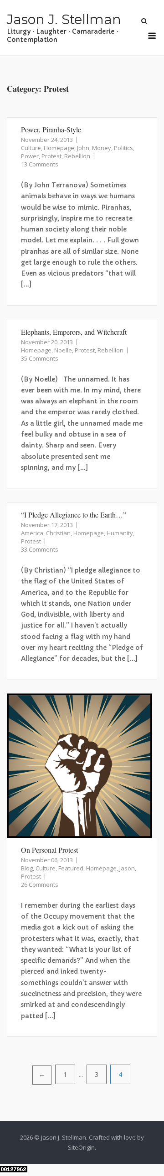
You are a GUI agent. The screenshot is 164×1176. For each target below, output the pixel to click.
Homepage (59, 148)
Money (101, 148)
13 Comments (39, 164)
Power (30, 156)
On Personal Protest (49, 849)
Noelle (63, 350)
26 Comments (39, 884)
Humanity (120, 533)
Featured (70, 868)
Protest (51, 156)
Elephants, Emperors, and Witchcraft (74, 332)
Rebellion (77, 156)
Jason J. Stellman (64, 19)
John (83, 148)
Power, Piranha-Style (51, 129)
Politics (123, 148)
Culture (31, 148)
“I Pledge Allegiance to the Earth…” (73, 514)
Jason (127, 868)
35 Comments (39, 358)
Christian (58, 533)
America (32, 533)
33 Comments (39, 549)
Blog (27, 868)
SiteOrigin (81, 1147)
